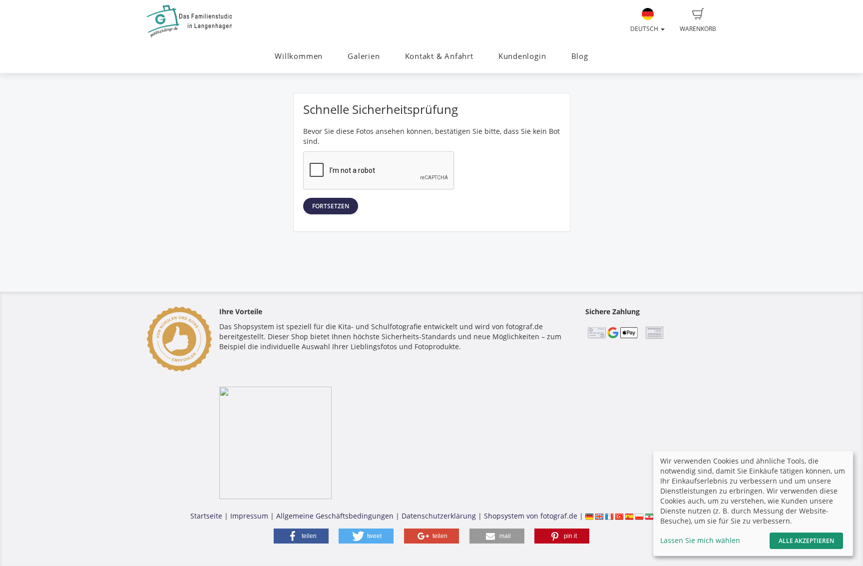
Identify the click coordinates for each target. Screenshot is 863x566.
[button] (301, 536)
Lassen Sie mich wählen (700, 540)
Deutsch (645, 28)
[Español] (629, 516)
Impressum (249, 516)
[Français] (609, 516)
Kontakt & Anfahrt (439, 56)
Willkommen (299, 56)
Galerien (364, 56)
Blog (579, 56)
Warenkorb (698, 28)
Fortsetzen (330, 206)
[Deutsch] (589, 516)
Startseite (206, 516)
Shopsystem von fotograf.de (530, 516)
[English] (599, 516)
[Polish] (639, 516)
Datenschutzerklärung (439, 516)
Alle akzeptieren (806, 541)
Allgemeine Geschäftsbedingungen (335, 516)
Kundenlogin (522, 56)
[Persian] (649, 516)
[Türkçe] (619, 516)
